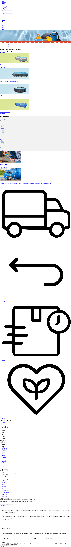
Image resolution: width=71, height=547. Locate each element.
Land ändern (6, 469)
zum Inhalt (3, 1)
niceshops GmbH (6, 470)
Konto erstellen (3, 20)
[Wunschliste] (2, 21)
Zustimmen (2, 504)
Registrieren (3, 455)
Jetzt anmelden (3, 17)
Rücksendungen (5, 7)
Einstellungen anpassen (10, 504)
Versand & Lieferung (4, 448)
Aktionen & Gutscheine (4, 451)
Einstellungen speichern (3, 545)
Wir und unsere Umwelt (4, 460)
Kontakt (4, 9)
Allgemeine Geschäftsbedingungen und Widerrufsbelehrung (9, 473)
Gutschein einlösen (4, 457)
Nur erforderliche (5, 504)
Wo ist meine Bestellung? (6, 6)
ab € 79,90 (8, 4)
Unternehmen (3, 475)
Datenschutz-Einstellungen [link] (5, 474)
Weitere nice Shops (4, 476)
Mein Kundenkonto (4, 450)
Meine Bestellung (4, 447)
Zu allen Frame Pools (2, 52)
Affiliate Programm (4, 461)
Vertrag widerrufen (2, 477)
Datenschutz (3, 472)
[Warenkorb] (36, 22)
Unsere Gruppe (3, 464)
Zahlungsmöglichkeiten (6, 8)
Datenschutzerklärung (2, 505)
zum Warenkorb (4, 2)
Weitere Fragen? (4, 452)
